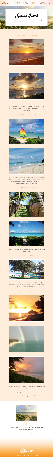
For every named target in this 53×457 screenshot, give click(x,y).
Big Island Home (25, 3)
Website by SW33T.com (35, 455)
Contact (48, 3)
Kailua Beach (33, 3)
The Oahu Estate (17, 3)
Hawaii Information (41, 3)
